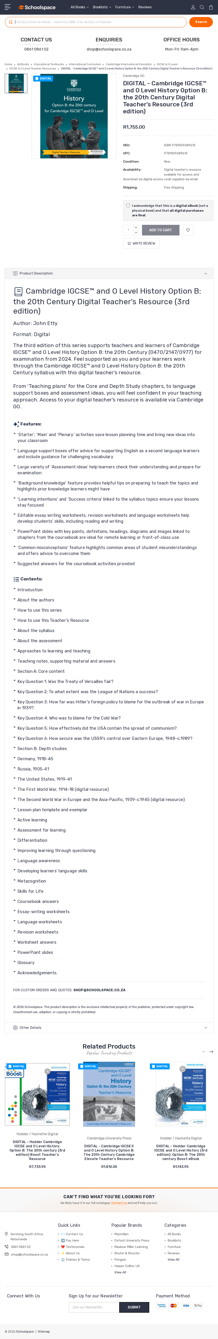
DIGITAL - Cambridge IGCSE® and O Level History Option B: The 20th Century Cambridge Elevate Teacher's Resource (109, 1152)
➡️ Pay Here (70, 1240)
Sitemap (44, 1331)
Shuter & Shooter (127, 1253)
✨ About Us (70, 1253)
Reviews (145, 7)
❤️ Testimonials (73, 1247)
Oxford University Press (131, 1240)
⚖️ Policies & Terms (75, 1260)
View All (120, 1272)
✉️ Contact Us (72, 1234)
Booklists (100, 7)
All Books (78, 7)
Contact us (119, 1203)
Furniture (123, 7)
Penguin (120, 1260)
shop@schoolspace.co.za (109, 49)
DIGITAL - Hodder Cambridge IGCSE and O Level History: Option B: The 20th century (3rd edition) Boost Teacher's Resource (37, 1150)
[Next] (211, 1051)
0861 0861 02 (36, 49)
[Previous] (204, 1051)
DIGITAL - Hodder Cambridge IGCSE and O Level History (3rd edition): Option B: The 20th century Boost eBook (180, 1152)
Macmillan (121, 1234)
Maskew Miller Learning (131, 1247)
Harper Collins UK (127, 1266)
